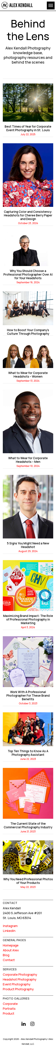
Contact (9, 960)
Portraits (9, 1008)
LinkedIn (9, 931)
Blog (6, 955)
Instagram (10, 926)
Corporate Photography (20, 974)
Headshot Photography (19, 979)
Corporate (10, 1004)
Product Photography (18, 989)
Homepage (11, 945)
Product (8, 1013)
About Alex (11, 950)
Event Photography (16, 984)
